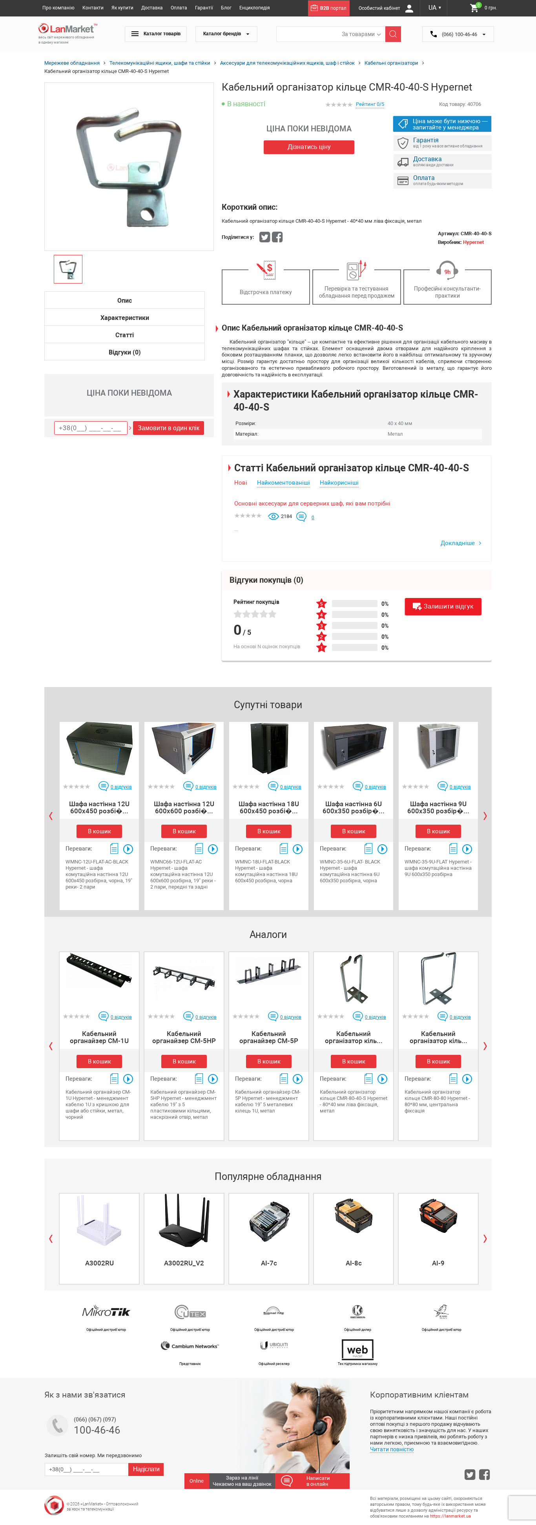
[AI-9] (438, 1220)
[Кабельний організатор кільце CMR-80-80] (438, 978)
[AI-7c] (268, 1220)
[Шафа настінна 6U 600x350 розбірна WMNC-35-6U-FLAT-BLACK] (353, 748)
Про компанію (58, 8)
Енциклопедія (254, 8)
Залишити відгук (449, 606)
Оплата (179, 8)
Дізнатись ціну (309, 147)
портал (333, 8)
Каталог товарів (161, 33)
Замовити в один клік (168, 428)
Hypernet (473, 242)
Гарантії (204, 8)
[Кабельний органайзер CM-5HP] (184, 978)
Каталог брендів (222, 33)
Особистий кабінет (380, 8)
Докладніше (458, 543)
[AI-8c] (353, 1220)
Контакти (93, 8)
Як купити (122, 8)
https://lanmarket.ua (450, 1516)
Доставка (152, 8)
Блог (226, 8)
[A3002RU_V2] (184, 1220)
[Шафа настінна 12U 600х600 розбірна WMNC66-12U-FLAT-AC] (184, 748)
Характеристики (124, 318)
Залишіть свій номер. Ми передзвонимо (93, 1455)
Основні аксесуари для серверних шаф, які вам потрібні (312, 503)
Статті (124, 335)
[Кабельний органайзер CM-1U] (99, 978)
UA (435, 7)
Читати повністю (392, 1449)
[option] (129, 167)
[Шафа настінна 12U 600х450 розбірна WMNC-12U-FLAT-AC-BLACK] (99, 748)
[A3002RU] (99, 1220)
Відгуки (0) (125, 352)
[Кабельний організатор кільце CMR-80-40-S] (353, 978)
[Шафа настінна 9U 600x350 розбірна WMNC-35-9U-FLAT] (438, 748)
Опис (124, 300)
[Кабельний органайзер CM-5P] (268, 978)
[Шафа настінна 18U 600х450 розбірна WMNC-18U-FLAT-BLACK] (268, 748)
